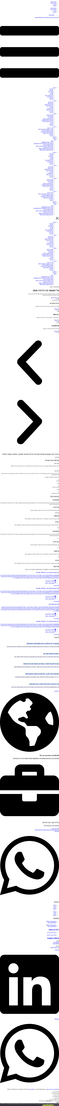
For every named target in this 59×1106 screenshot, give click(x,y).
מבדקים (51, 107)
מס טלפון (57, 1096)
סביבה (54, 113)
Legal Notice (56, 1089)
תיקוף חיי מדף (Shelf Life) (47, 142)
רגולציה (54, 87)
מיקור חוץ (51, 98)
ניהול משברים (50, 108)
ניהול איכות (50, 102)
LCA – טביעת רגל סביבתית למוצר (45, 129)
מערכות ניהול (50, 116)
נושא (58, 1097)
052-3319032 (56, 943)
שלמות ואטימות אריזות (48, 144)
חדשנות (54, 137)
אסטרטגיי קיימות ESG (48, 133)
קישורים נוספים (54, 929)
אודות (55, 4)
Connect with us (53, 938)
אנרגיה (51, 122)
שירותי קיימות (50, 127)
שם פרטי (57, 1091)
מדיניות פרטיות (46, 1105)
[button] (29, 362)
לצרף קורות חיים (55, 1100)
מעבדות (54, 5)
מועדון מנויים (53, 1)
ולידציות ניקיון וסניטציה (48, 147)
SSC (55, 139)
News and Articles (52, 922)
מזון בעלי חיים (50, 96)
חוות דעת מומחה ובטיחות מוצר (46, 150)
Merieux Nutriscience (51, 921)
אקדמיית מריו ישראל (51, 932)
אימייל (57, 1094)
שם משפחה (56, 1093)
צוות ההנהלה (53, 3)
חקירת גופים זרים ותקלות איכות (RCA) (44, 146)
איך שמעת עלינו (55, 1099)
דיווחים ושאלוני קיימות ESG (47, 131)
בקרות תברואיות (49, 105)
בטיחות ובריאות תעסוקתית (47, 120)
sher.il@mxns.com (55, 947)
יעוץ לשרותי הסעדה (49, 104)
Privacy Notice (31, 1089)
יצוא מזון (51, 94)
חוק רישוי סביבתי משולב (48, 121)
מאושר (52, 1105)
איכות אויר (50, 117)
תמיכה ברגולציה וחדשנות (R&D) (46, 148)
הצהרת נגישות (49, 1089)
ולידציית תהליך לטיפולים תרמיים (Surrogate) (43, 143)
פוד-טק (51, 92)
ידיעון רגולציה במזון (49, 95)
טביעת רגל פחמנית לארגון (47, 130)
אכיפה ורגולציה (50, 115)
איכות (55, 100)
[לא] (42, 1105)
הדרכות (51, 99)
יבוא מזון (51, 90)
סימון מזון (51, 89)
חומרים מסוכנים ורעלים (48, 118)
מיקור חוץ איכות (49, 109)
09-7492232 (56, 942)
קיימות (54, 126)
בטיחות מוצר (50, 103)
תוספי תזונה (50, 91)
